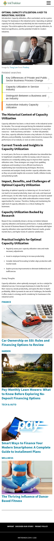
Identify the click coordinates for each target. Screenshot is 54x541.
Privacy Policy (41, 526)
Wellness (7, 458)
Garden (6, 351)
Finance (6, 302)
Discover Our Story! (24, 526)
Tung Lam (14, 67)
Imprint (10, 526)
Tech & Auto (9, 404)
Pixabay (26, 67)
